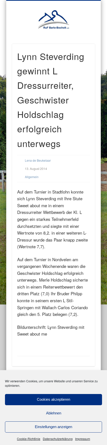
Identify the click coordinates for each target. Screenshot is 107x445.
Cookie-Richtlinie (28, 439)
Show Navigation (91, 42)
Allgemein (32, 177)
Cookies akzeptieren (53, 399)
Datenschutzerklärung (58, 439)
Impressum (82, 439)
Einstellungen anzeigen (53, 427)
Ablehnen (53, 413)
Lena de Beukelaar (38, 160)
